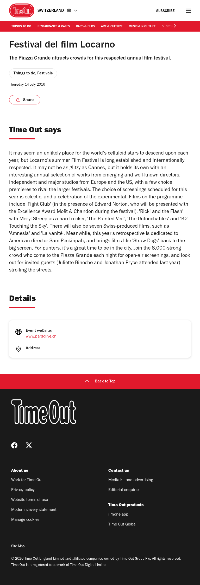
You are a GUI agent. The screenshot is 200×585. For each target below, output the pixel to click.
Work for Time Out (27, 480)
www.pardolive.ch (41, 337)
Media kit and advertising (130, 480)
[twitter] (29, 445)
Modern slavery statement (34, 510)
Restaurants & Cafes (54, 26)
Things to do (21, 26)
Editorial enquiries (124, 490)
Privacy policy (23, 490)
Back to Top (105, 382)
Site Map (17, 546)
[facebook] (14, 445)
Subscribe (165, 11)
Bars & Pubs (85, 26)
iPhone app (118, 515)
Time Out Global (122, 525)
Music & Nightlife (142, 26)
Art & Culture (111, 26)
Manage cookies (25, 520)
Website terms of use (29, 500)
